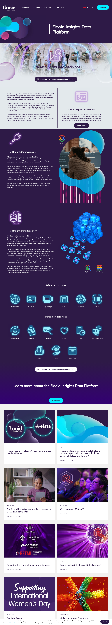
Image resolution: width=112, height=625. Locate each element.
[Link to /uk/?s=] (93, 7)
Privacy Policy (13, 623)
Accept (105, 622)
